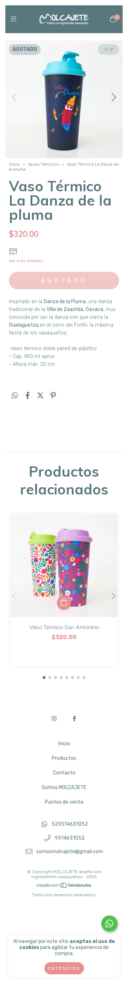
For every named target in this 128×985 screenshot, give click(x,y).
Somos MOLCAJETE (64, 787)
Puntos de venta (64, 802)
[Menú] (15, 19)
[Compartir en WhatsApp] (15, 395)
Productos (64, 758)
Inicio (14, 164)
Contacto (64, 773)
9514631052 (70, 838)
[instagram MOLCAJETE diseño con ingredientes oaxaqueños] (54, 718)
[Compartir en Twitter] (40, 395)
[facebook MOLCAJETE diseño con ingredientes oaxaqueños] (74, 718)
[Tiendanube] (64, 887)
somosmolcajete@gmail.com (69, 852)
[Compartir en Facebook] (27, 395)
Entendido (64, 968)
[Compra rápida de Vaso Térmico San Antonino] (64, 603)
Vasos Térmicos (43, 164)
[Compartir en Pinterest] (53, 395)
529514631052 (70, 824)
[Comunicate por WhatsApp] (109, 924)
